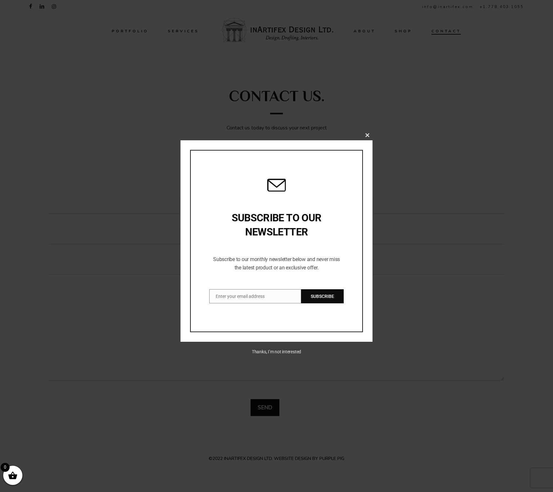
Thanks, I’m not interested (276, 351)
